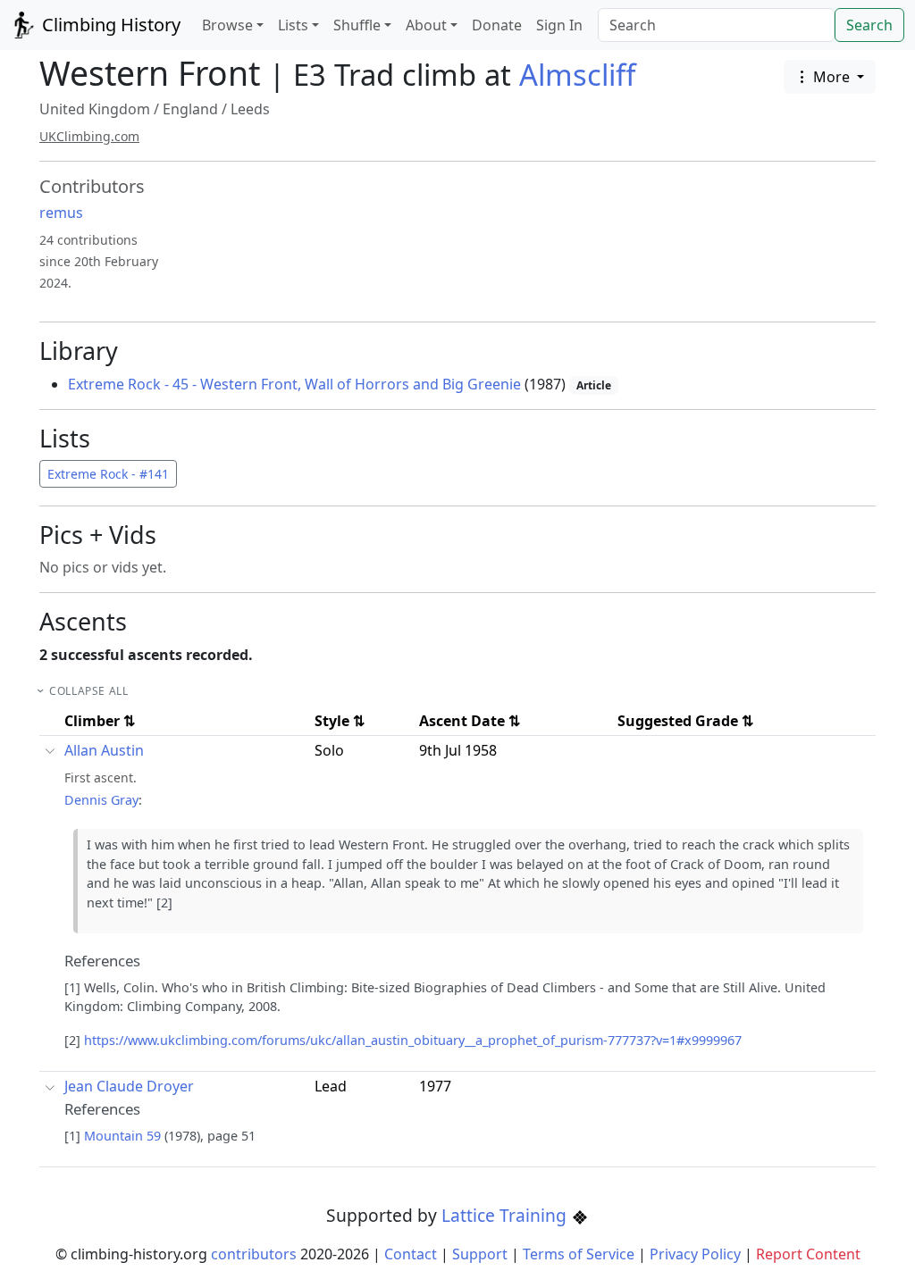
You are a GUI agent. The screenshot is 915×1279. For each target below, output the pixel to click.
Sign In (559, 25)
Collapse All (88, 690)
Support (480, 1254)
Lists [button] (293, 25)
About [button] (426, 25)
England (190, 109)
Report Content (808, 1254)
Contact (410, 1254)
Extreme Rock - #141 (108, 473)
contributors (254, 1254)
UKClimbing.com (89, 136)
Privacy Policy (695, 1254)
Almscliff (577, 74)
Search (869, 25)
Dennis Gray (101, 799)
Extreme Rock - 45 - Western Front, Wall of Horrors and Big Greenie (294, 384)
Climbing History (109, 25)
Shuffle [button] (357, 25)
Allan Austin (104, 750)
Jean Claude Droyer (129, 1086)
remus (61, 212)
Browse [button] (227, 25)
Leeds (250, 109)
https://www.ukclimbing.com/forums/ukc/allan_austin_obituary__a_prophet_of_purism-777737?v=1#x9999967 (413, 1040)
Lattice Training (506, 1215)
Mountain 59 (122, 1135)
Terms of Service (578, 1254)
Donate (497, 25)
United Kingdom (94, 109)
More (831, 77)
